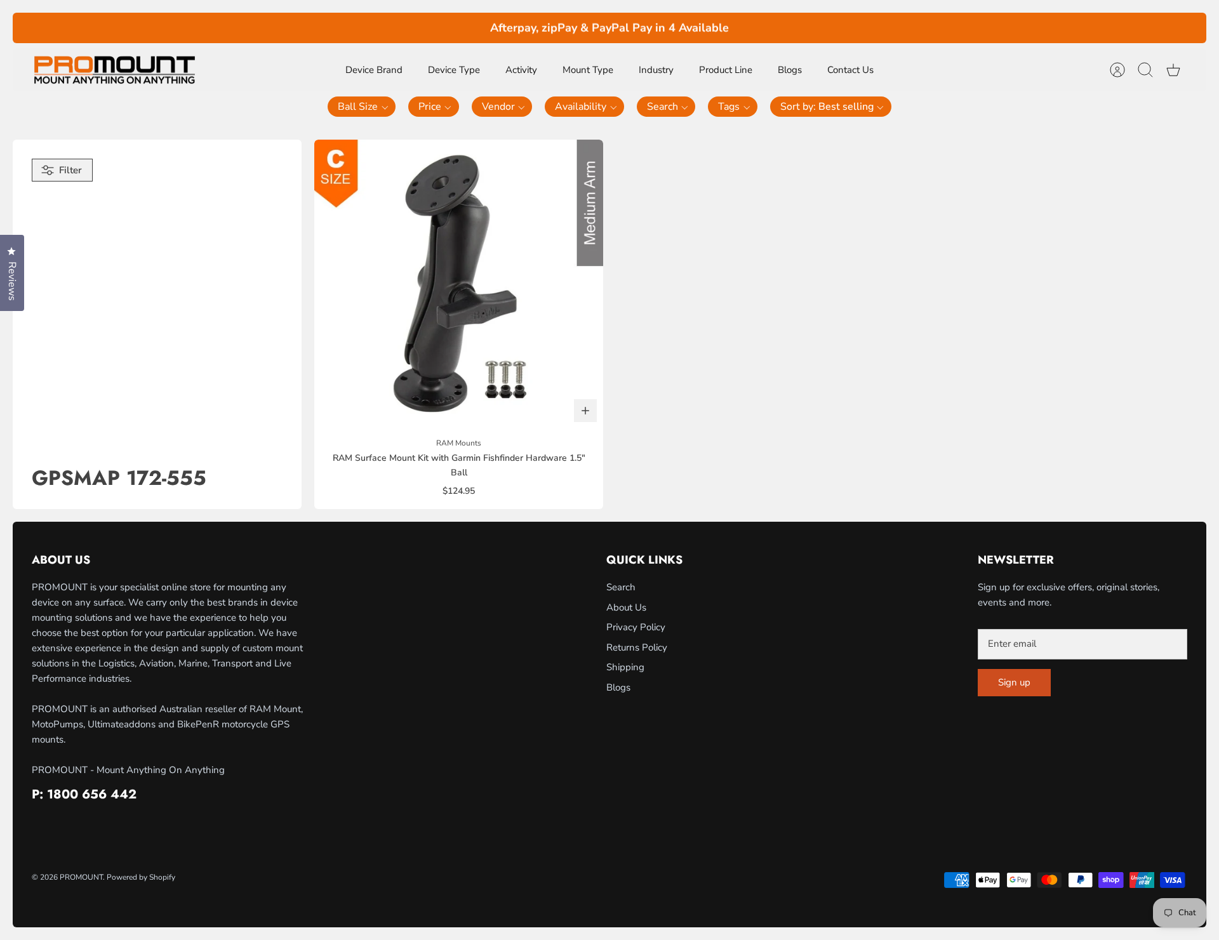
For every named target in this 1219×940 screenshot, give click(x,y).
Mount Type (588, 69)
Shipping (625, 667)
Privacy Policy (635, 627)
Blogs (790, 69)
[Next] (826, 27)
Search (621, 587)
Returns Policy (636, 647)
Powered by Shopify (141, 877)
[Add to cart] (585, 410)
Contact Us (850, 69)
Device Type (454, 69)
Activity (521, 69)
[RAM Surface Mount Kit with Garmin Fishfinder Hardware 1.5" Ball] (458, 284)
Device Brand (374, 69)
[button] (361, 106)
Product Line (725, 69)
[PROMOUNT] (114, 70)
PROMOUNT (81, 877)
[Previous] (393, 27)
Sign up (1014, 682)
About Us (626, 607)
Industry (656, 69)
